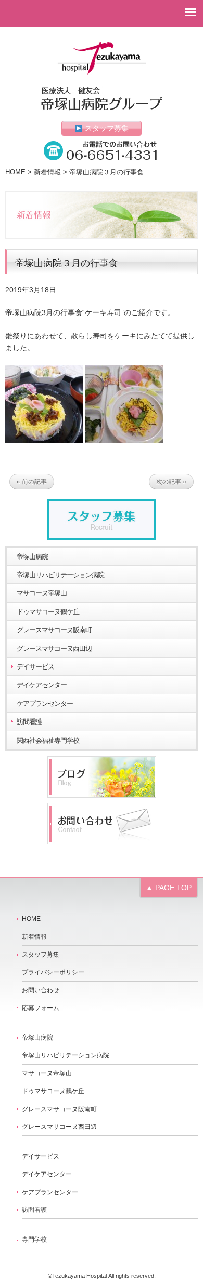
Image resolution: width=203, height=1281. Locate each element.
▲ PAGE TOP (169, 887)
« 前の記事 (32, 481)
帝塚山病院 (32, 557)
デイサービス (35, 667)
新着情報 (47, 172)
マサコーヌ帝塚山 (42, 593)
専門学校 (34, 1239)
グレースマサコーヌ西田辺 (54, 648)
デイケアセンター (42, 685)
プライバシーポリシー (53, 972)
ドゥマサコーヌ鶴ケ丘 (48, 612)
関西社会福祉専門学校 (48, 740)
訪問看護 (29, 722)
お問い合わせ (40, 990)
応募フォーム (40, 1008)
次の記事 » (171, 481)
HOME (15, 172)
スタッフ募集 (106, 128)
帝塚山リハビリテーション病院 (60, 575)
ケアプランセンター (45, 703)
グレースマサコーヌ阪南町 (54, 630)
